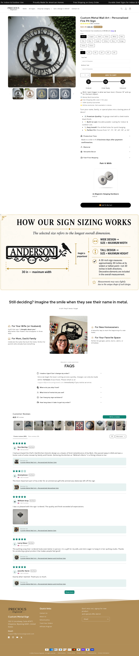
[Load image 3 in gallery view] (41, 93)
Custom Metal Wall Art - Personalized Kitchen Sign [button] (38, 462)
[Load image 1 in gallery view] (18, 93)
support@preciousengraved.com (51, 382)
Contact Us (43, 613)
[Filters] (112, 436)
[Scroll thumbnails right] (123, 425)
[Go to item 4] (49, 425)
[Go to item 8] (89, 425)
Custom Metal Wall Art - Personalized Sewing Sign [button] (38, 530)
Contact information (103, 653)
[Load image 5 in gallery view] (65, 93)
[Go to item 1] (18, 425)
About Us (43, 616)
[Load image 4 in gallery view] (53, 93)
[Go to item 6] (69, 425)
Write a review (114, 417)
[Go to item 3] (38, 425)
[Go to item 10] (110, 425)
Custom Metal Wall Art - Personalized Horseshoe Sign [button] (39, 488)
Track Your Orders (46, 623)
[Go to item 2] (28, 425)
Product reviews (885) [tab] (20, 436)
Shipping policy (92, 653)
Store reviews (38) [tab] (33, 436)
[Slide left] (10, 94)
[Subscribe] (108, 619)
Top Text (84, 57)
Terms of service (81, 653)
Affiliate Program (46, 626)
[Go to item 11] (120, 425)
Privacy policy (71, 653)
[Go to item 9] (100, 425)
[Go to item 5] (59, 425)
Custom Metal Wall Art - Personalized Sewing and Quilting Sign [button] (43, 558)
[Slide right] (73, 94)
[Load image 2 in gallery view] (29, 93)
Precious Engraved (39, 653)
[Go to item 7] (79, 425)
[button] (122, 9)
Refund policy (45, 620)
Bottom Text (85, 65)
